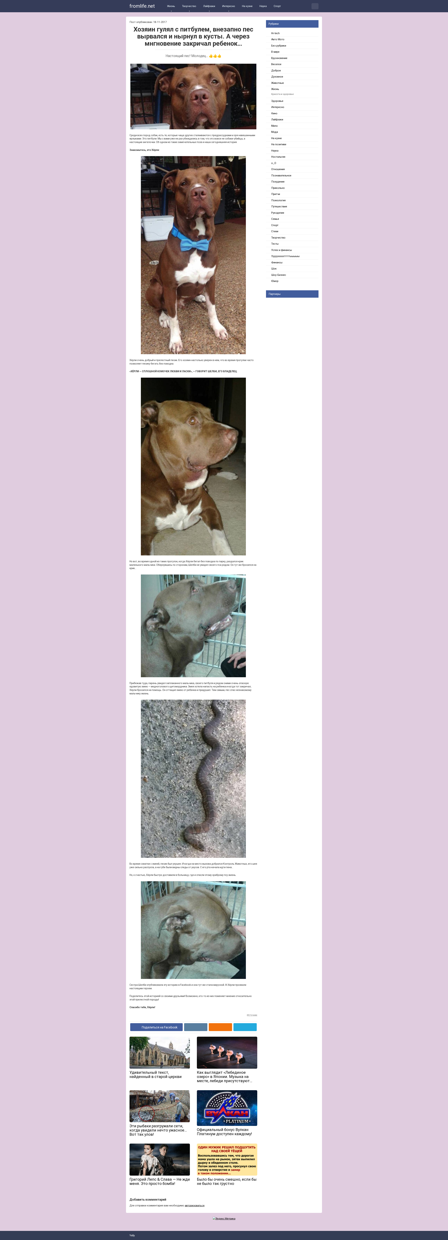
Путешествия (279, 206)
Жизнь (171, 6)
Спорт (277, 6)
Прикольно (278, 188)
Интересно (228, 6)
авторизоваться (194, 1205)
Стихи (274, 231)
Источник (252, 1015)
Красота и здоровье (282, 94)
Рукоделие (277, 212)
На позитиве (278, 144)
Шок (274, 268)
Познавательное (281, 175)
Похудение (278, 181)
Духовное (277, 76)
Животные (277, 83)
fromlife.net (142, 6)
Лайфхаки (209, 6)
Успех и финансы (281, 250)
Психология (278, 200)
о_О (273, 163)
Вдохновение (279, 58)
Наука (263, 6)
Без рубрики (278, 45)
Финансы (276, 262)
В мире (275, 51)
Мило (274, 125)
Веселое (276, 64)
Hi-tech (275, 33)
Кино (274, 113)
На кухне (247, 6)
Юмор (274, 281)
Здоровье (277, 101)
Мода (274, 132)
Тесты (275, 243)
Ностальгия (278, 156)
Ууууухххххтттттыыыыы (285, 256)
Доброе (276, 70)
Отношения (278, 169)
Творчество (189, 6)
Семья (275, 218)
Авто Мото (277, 39)
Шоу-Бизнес (278, 274)
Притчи (275, 194)
